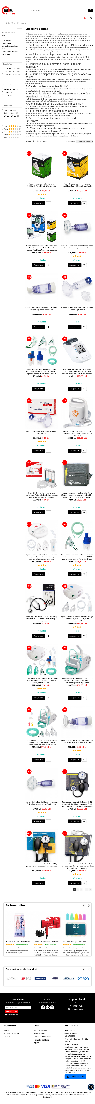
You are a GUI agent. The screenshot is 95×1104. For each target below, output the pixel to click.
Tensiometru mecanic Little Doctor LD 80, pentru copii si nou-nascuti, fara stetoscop (41, 865)
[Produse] (4, 18)
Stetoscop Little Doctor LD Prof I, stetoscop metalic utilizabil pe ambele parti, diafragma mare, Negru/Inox (41, 619)
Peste (6, 126)
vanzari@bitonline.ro (78, 1009)
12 (86, 889)
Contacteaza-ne (77, 1077)
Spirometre (6, 54)
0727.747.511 (78, 1006)
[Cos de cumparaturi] (90, 18)
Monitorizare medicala (10, 46)
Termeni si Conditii (11, 1033)
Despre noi (8, 1030)
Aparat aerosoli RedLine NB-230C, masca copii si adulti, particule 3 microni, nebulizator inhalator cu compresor (41, 557)
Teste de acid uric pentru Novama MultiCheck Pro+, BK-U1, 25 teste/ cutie (41, 185)
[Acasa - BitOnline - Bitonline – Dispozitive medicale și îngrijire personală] (13, 10)
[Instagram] (52, 1007)
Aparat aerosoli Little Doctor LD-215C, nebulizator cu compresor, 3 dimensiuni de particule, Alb (77, 433)
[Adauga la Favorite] (48, 203)
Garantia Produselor (42, 1037)
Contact (6, 1037)
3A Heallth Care (9, 89)
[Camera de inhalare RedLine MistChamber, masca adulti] (41, 413)
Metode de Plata (40, 1030)
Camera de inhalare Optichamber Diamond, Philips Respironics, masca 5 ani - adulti (41, 803)
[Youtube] (48, 1007)
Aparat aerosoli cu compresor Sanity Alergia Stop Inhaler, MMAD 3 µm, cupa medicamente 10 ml (77, 619)
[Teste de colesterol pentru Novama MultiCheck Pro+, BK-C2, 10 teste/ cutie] (77, 165)
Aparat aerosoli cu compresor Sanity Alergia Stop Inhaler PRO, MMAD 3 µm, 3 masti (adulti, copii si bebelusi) (41, 680)
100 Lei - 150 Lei (10, 116)
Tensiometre (6, 38)
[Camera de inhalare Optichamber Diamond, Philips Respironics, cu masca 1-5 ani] (77, 227)
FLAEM (6, 95)
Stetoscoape (6, 49)
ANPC (36, 1043)
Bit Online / (7, 23)
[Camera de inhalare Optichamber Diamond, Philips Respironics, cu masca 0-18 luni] (77, 722)
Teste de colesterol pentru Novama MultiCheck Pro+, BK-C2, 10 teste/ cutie (77, 185)
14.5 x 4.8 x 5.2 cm (11, 71)
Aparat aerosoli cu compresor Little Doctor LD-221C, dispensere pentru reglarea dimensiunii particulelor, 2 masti (77, 680)
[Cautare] (90, 10)
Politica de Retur (41, 1033)
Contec (6, 92)
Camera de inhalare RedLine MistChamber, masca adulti (41, 432)
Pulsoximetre (6, 43)
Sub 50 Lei (8, 110)
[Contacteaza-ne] (84, 18)
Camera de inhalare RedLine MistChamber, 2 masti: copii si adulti (77, 309)
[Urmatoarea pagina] (90, 889)
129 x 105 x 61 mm (11, 74)
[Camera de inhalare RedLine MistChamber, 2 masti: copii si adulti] (77, 289)
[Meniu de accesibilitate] (91, 1087)
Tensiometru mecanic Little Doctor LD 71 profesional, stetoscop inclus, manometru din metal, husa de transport (77, 866)
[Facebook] (43, 1007)
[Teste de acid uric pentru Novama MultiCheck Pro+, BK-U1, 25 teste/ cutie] (41, 165)
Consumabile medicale (10, 51)
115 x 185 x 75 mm (11, 68)
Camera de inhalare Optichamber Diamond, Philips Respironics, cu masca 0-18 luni (77, 741)
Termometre (6, 41)
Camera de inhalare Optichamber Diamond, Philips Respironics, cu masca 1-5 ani (77, 247)
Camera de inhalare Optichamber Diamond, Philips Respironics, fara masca (41, 309)
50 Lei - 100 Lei (9, 113)
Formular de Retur (41, 1040)
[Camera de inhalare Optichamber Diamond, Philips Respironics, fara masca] (41, 289)
